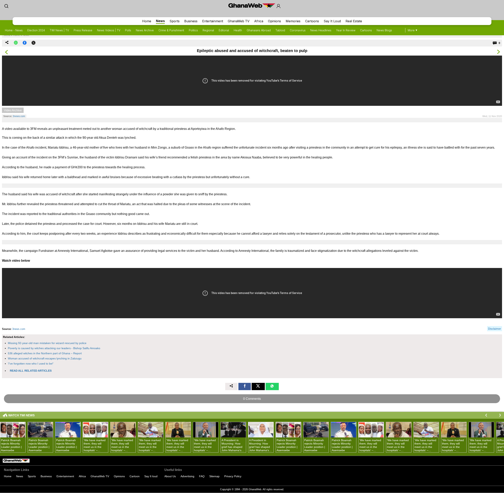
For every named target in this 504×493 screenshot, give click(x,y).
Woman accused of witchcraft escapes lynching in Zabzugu (45, 358)
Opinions (274, 21)
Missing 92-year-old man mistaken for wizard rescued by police (47, 343)
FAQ (202, 476)
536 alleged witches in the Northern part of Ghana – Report (45, 353)
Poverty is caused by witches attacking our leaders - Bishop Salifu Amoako (54, 348)
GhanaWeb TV (238, 21)
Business (190, 21)
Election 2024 (36, 30)
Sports (175, 21)
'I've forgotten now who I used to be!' (31, 363)
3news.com (19, 116)
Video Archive (13, 110)
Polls (128, 30)
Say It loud (151, 476)
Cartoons (312, 21)
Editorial (224, 30)
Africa (258, 21)
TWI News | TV (59, 30)
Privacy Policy (232, 476)
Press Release (83, 30)
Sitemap (214, 476)
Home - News (14, 30)
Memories (293, 21)
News (160, 21)
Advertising (187, 476)
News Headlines (320, 30)
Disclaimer (494, 328)
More (411, 30)
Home (146, 21)
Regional (208, 30)
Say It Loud (332, 21)
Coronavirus (298, 30)
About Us (170, 476)
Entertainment (212, 21)
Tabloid (280, 30)
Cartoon (135, 476)
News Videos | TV (108, 30)
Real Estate (354, 21)
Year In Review (345, 30)
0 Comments (252, 398)
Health (238, 30)
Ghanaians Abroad (259, 30)
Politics (193, 30)
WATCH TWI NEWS (21, 415)
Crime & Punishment (171, 30)
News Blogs (384, 30)
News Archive (145, 30)
